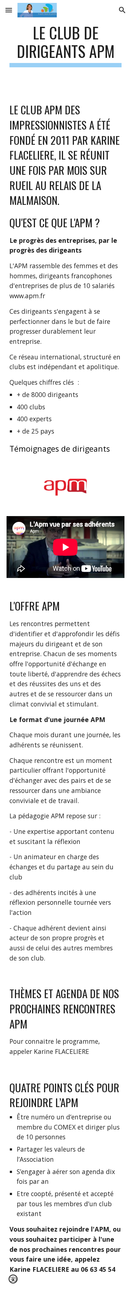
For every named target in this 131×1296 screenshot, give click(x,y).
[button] (8, 10)
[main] (65, 45)
